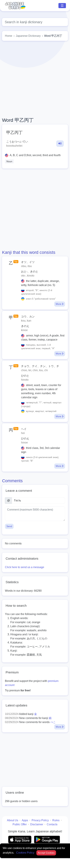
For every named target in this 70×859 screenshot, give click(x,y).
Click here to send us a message (24, 567)
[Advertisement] (35, 79)
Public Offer (20, 824)
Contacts (52, 824)
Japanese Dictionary (28, 35)
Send (9, 526)
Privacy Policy (40, 820)
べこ (53, 722)
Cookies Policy (25, 852)
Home (8, 35)
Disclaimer (36, 824)
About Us (12, 820)
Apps (25, 820)
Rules (55, 820)
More (59, 304)
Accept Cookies (46, 852)
